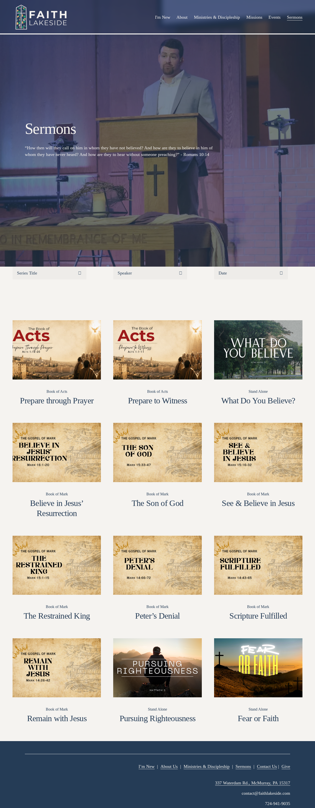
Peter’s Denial (157, 615)
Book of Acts (57, 391)
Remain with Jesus (57, 718)
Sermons (294, 17)
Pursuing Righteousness (158, 718)
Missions (254, 17)
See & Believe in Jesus (258, 503)
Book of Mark (57, 494)
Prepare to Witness (157, 400)
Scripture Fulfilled (258, 615)
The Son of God (157, 503)
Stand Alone (258, 391)
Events (274, 17)
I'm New (162, 17)
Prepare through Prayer (57, 400)
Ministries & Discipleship (217, 17)
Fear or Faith (258, 718)
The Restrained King (57, 615)
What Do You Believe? (258, 400)
